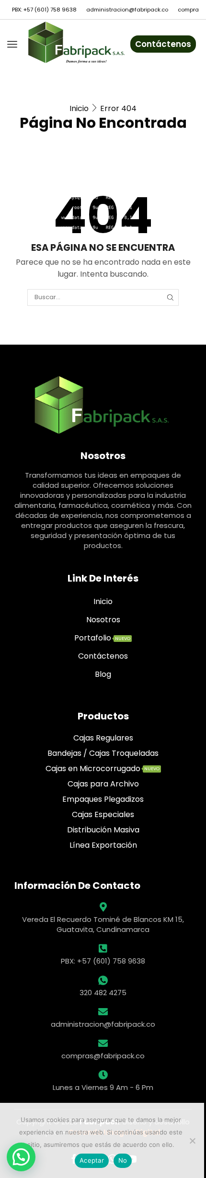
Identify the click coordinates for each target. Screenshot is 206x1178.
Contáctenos (163, 44)
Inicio (79, 108)
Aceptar (92, 1160)
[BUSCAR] (170, 297)
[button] (21, 1157)
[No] (192, 1140)
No (122, 1160)
